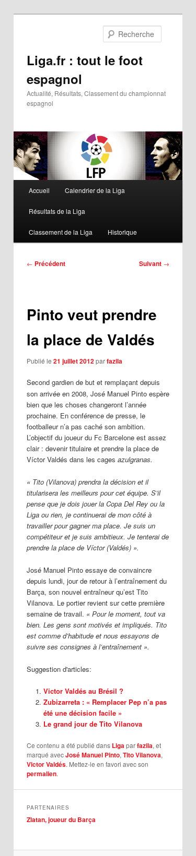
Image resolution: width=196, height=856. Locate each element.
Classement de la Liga (61, 231)
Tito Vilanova (142, 754)
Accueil (39, 190)
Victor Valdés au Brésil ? (83, 691)
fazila (114, 361)
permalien (41, 773)
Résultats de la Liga (57, 211)
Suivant (154, 263)
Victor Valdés (46, 764)
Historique (122, 231)
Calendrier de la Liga (95, 190)
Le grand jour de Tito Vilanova (92, 724)
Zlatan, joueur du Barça (61, 819)
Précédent (46, 263)
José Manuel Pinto (92, 754)
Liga (118, 745)
